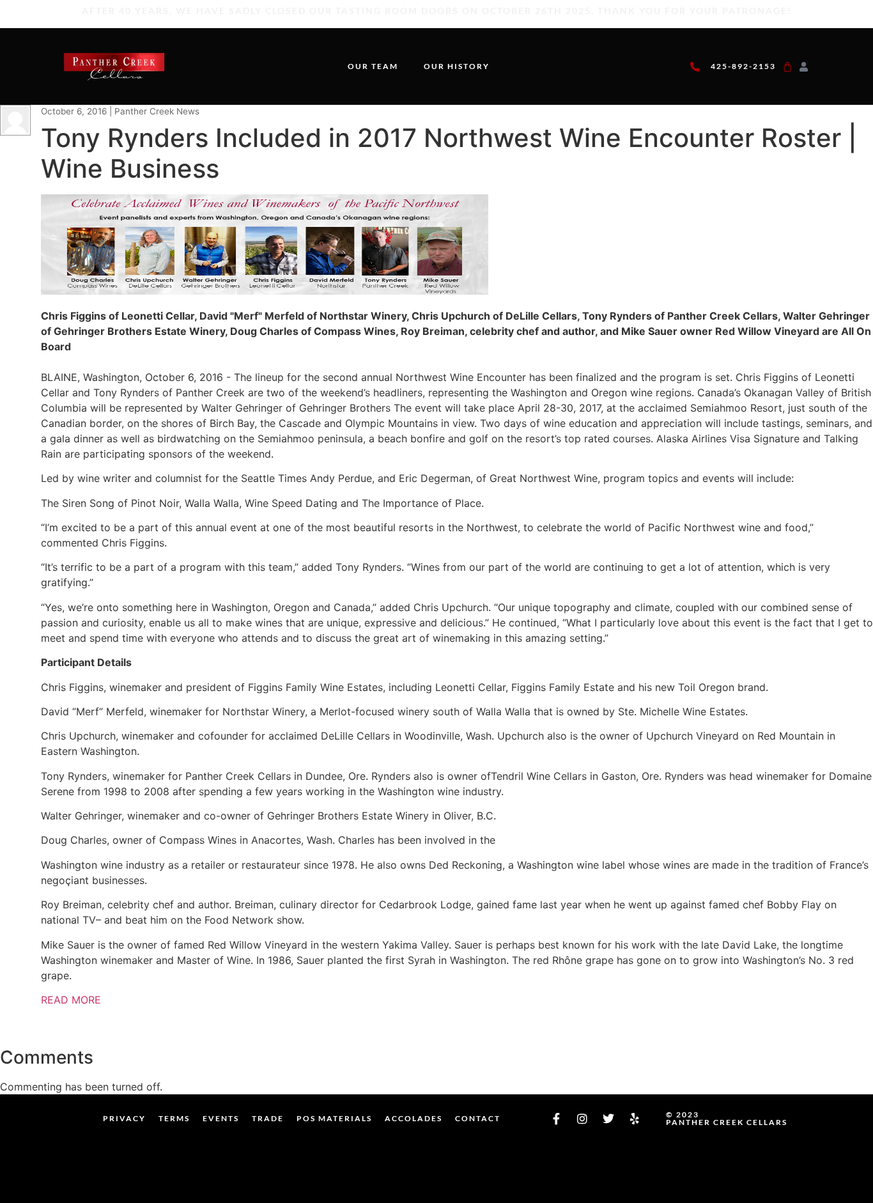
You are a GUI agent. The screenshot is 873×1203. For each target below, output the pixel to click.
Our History (457, 66)
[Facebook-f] (556, 1118)
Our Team (373, 66)
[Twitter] (608, 1118)
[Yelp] (634, 1118)
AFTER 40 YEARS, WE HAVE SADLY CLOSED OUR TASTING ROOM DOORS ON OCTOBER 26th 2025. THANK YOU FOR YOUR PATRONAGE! (437, 10)
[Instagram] (582, 1118)
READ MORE (71, 999)
